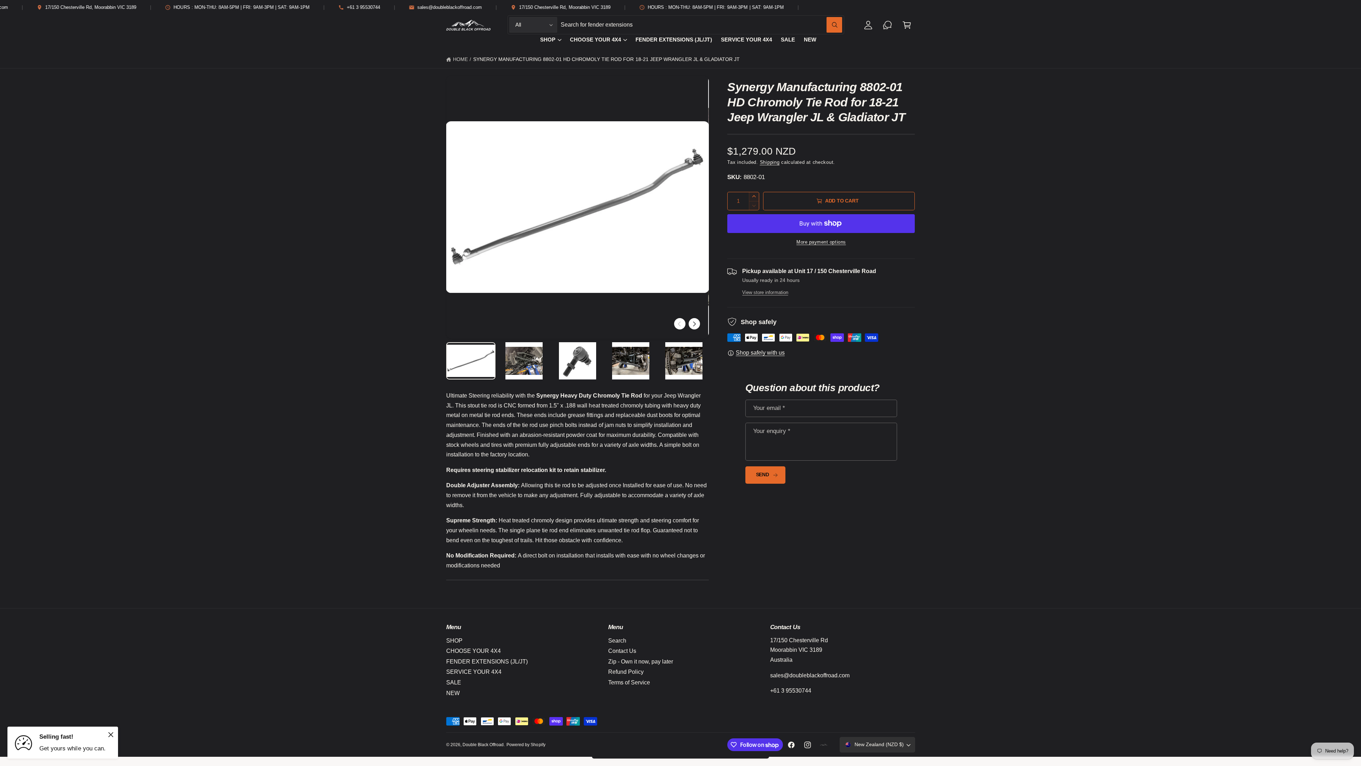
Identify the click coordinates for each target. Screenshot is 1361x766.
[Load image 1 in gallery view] (471, 360)
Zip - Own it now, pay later (640, 662)
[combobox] (701, 25)
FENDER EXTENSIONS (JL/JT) (487, 662)
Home (460, 59)
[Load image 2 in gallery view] (524, 360)
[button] (907, 25)
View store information (765, 292)
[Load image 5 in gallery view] (684, 360)
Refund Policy (626, 672)
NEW (453, 693)
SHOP (547, 40)
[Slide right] (694, 323)
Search (617, 641)
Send (762, 474)
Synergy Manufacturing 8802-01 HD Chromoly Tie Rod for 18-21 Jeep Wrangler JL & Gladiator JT (606, 59)
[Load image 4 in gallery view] (631, 360)
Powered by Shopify (525, 744)
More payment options (821, 242)
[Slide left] (679, 323)
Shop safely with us (760, 353)
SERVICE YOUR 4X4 (474, 672)
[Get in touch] (887, 25)
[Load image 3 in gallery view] (577, 360)
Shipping (770, 162)
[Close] (110, 734)
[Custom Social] (824, 745)
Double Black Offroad (483, 744)
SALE (453, 682)
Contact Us (622, 651)
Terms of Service (629, 682)
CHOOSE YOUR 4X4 (595, 40)
